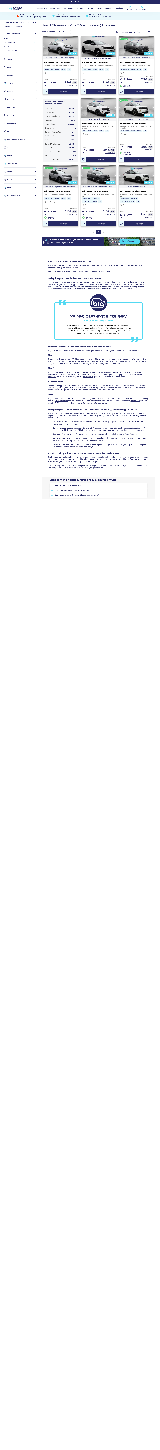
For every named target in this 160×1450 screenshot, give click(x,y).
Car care (79, 8)
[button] (31, 23)
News (99, 8)
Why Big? (90, 8)
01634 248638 (142, 10)
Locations (119, 8)
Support (108, 8)
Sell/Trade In (55, 8)
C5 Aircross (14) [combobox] (11, 50)
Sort (117, 32)
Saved (129, 10)
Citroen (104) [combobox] (10, 42)
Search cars (42, 8)
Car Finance (68, 8)
